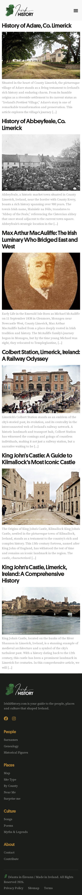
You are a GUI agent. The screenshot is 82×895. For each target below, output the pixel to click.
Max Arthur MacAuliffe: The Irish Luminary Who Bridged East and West (40, 239)
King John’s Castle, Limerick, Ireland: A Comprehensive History (34, 574)
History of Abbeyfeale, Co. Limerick (33, 124)
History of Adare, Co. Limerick (37, 25)
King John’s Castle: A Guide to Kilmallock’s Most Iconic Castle (38, 458)
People (10, 731)
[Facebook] (6, 718)
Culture (10, 811)
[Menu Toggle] (75, 10)
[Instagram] (14, 718)
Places (9, 765)
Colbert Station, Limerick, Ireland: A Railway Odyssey (41, 355)
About (9, 844)
